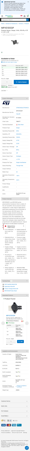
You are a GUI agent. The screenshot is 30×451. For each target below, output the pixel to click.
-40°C (17, 175)
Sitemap (25, 432)
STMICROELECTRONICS (22, 107)
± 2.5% (18, 159)
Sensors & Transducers (11, 23)
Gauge (18, 127)
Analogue (18, 156)
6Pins (17, 149)
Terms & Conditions (6, 432)
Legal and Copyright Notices (18, 430)
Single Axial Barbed (21, 162)
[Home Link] (11, 16)
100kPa (18, 137)
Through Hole (19, 165)
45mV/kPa (18, 134)
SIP (17, 146)
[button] (2, 16)
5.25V (17, 143)
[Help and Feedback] (27, 448)
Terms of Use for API (17, 432)
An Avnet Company (5, 440)
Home (2, 23)
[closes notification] (28, 2)
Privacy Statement (5, 430)
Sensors (21, 23)
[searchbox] (13, 20)
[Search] (27, 20)
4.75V (17, 140)
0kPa (17, 131)
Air (17, 171)
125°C (17, 180)
